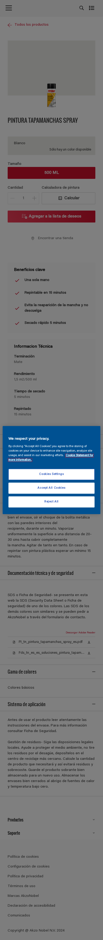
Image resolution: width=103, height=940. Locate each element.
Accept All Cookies (51, 488)
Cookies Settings (51, 474)
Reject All (51, 501)
